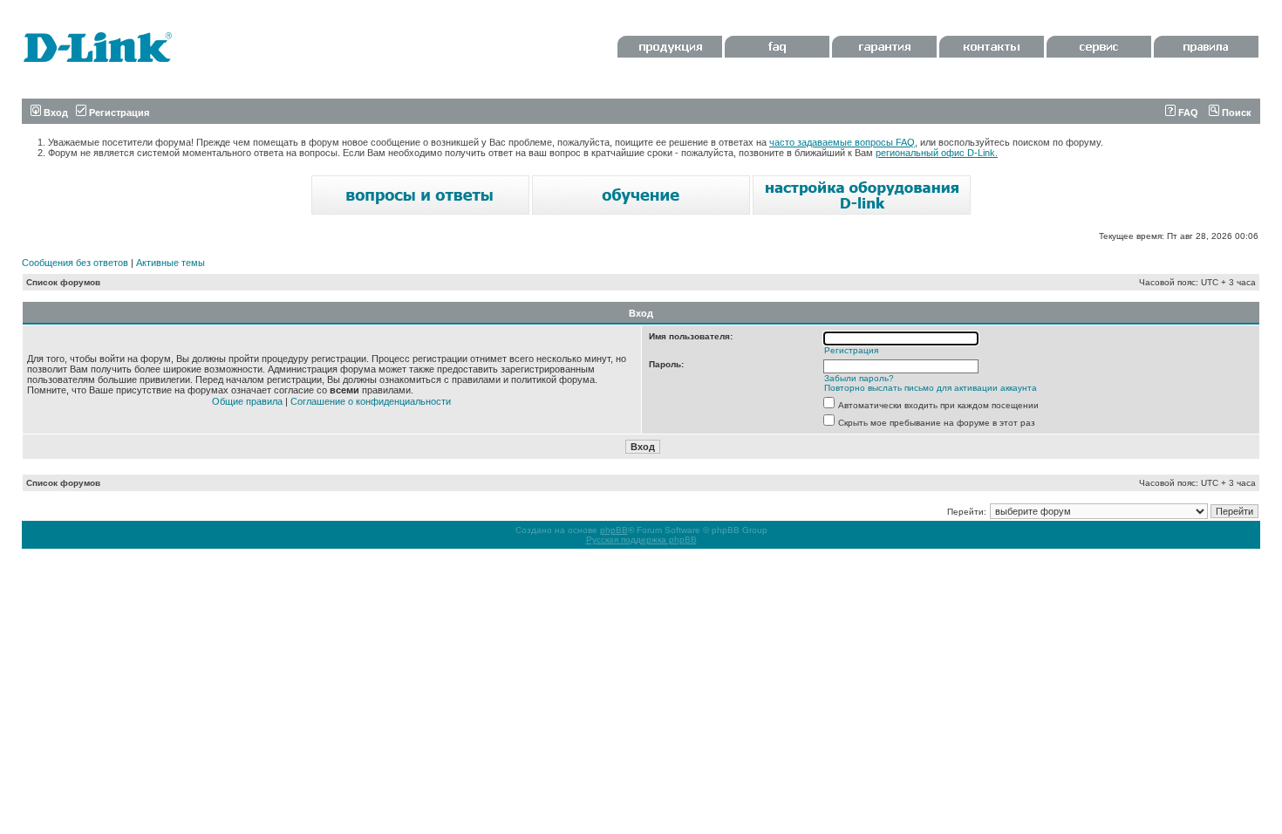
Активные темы (170, 262)
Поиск (1235, 112)
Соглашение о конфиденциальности (370, 401)
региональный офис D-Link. (937, 152)
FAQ (1187, 112)
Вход (54, 112)
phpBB (614, 530)
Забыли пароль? (859, 378)
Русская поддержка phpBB (641, 539)
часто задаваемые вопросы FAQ (842, 142)
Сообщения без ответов (75, 262)
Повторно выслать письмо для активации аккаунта (930, 388)
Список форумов (63, 282)
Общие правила (247, 401)
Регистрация (117, 112)
